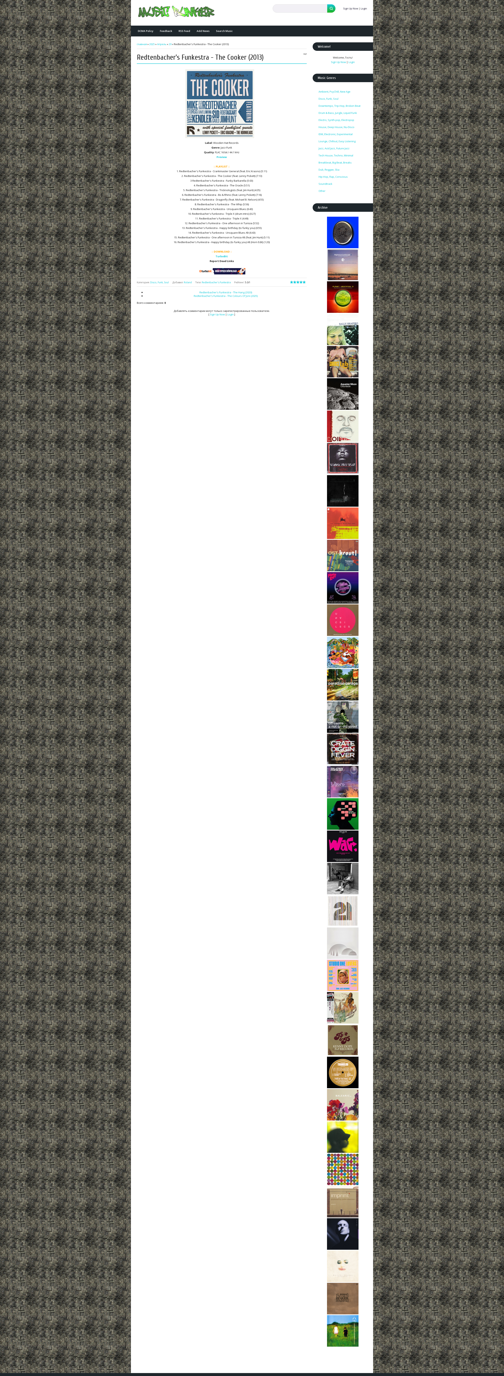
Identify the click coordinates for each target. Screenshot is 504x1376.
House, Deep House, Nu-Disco (336, 127)
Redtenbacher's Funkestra (216, 282)
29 (170, 44)
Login (364, 8)
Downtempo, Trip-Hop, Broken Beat (339, 106)
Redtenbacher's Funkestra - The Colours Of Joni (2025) (226, 296)
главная (142, 44)
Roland (188, 282)
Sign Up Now (350, 8)
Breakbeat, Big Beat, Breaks (335, 162)
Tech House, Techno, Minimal (336, 155)
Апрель (161, 44)
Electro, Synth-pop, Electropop (336, 120)
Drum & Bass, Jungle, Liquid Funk (338, 113)
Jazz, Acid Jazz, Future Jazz (334, 148)
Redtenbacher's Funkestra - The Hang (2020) (225, 292)
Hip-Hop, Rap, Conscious (333, 176)
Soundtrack (325, 184)
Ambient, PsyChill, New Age (334, 91)
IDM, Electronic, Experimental (336, 134)
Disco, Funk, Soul (159, 282)
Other (322, 191)
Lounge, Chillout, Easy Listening (337, 141)
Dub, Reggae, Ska (329, 169)
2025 (152, 44)
